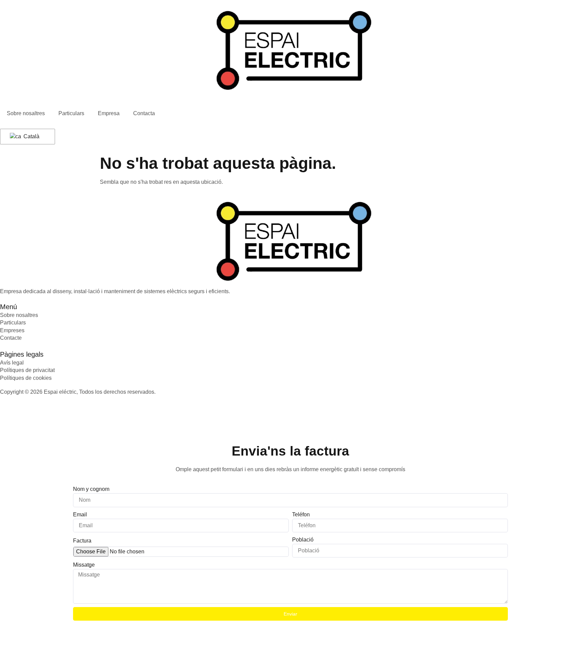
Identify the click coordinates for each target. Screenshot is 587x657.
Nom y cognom (91, 489)
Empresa (109, 113)
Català (30, 136)
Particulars (71, 113)
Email (80, 514)
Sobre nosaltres (26, 113)
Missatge (84, 565)
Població (303, 540)
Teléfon (301, 514)
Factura (82, 541)
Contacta (144, 113)
